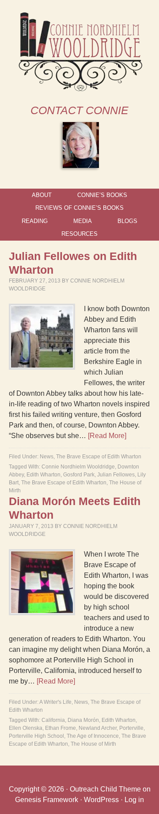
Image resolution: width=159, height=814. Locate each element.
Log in (134, 799)
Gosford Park (79, 475)
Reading (35, 221)
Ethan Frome (60, 728)
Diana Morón (83, 720)
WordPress (101, 799)
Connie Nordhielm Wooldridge (78, 467)
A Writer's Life (55, 702)
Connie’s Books (102, 195)
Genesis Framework (46, 799)
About (42, 195)
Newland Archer (98, 728)
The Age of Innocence (93, 736)
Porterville (131, 728)
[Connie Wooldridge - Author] (80, 89)
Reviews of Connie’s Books (79, 207)
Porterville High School (36, 736)
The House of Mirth (93, 744)
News (46, 456)
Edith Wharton (43, 475)
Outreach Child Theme (105, 789)
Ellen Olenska (25, 728)
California (53, 720)
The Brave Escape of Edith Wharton (98, 456)
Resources (79, 233)
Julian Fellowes (116, 475)
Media (82, 221)
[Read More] (107, 435)
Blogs (127, 221)
